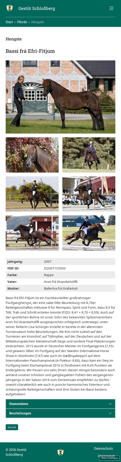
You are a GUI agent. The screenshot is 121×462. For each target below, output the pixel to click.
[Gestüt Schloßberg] (60, 452)
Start (9, 22)
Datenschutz (103, 448)
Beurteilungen (20, 413)
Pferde (22, 22)
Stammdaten (18, 404)
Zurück (12, 427)
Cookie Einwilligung (109, 458)
